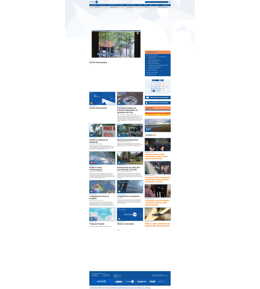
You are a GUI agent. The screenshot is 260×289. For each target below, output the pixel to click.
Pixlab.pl (167, 275)
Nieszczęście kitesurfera (127, 140)
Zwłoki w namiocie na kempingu (98, 141)
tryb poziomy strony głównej (159, 97)
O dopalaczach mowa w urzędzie (99, 197)
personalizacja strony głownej (158, 102)
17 (160, 87)
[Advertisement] (130, 18)
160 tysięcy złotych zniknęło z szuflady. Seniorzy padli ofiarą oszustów (157, 203)
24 (160, 89)
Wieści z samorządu (125, 224)
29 (151, 82)
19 (164, 87)
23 (158, 89)
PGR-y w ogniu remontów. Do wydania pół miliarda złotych (157, 225)
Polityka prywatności (118, 276)
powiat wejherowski (122, 209)
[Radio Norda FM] (152, 281)
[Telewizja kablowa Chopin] (118, 281)
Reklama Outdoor (113, 7)
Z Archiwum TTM (151, 74)
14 (153, 87)
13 (151, 87)
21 (153, 89)
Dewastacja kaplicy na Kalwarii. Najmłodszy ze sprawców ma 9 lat (127, 110)
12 (164, 85)
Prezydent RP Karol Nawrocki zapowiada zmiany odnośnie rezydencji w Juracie (157, 179)
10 (160, 85)
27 (151, 91)
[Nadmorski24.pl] (142, 281)
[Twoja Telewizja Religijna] (161, 281)
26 (164, 89)
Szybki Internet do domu (162, 7)
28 (153, 91)
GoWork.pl (116, 275)
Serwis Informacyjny (98, 108)
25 (162, 89)
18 (162, 87)
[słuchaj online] (164, 115)
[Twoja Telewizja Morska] (103, 2)
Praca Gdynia (97, 7)
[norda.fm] (151, 115)
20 (151, 89)
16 (158, 87)
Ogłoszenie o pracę (117, 274)
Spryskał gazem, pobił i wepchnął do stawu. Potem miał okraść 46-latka (156, 156)
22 (155, 89)
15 (155, 87)
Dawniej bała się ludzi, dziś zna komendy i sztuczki (128, 168)
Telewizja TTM (162, 275)
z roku (167, 108)
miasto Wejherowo (122, 93)
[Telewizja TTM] (129, 281)
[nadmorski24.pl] (158, 135)
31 (160, 91)
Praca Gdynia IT (130, 7)
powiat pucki (93, 125)
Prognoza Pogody (96, 224)
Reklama (146, 7)
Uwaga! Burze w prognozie (128, 196)
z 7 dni (156, 108)
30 (153, 82)
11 (162, 85)
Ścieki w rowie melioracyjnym (95, 168)
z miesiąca (162, 108)
